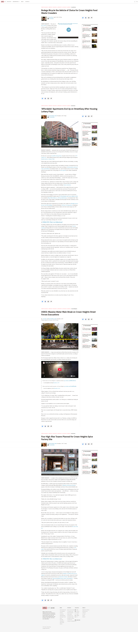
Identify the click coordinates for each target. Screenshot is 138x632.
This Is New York (69, 619)
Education (61, 612)
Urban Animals (62, 622)
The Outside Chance (70, 611)
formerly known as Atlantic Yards (47, 159)
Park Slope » (84, 44)
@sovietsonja (51, 18)
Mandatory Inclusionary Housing (69, 485)
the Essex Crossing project (67, 205)
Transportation (62, 621)
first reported (63, 170)
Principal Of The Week (70, 618)
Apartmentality (69, 614)
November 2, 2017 (56, 382)
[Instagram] (75, 615)
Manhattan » (84, 33)
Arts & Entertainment (63, 609)
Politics (61, 618)
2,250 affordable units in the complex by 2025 (69, 196)
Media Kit (83, 616)
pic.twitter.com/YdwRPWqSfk (70, 386)
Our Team (83, 614)
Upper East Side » (85, 137)
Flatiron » (84, 39)
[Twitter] (75, 609)
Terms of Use (44, 626)
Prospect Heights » (85, 27)
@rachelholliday (52, 117)
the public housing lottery (57, 155)
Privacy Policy (49, 626)
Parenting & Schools (63, 616)
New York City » (85, 142)
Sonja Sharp (51, 17)
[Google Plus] (75, 614)
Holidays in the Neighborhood (71, 621)
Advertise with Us (85, 611)
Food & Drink (73, 7)
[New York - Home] (3, 1)
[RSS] (75, 616)
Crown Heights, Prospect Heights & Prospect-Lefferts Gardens (56, 7)
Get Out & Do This (70, 615)
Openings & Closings (70, 616)
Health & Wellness (62, 615)
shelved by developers (63, 576)
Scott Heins (45, 318)
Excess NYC (43, 25)
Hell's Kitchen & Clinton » (86, 333)
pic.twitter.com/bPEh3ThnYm (70, 380)
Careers (83, 615)
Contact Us (84, 612)
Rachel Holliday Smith (53, 115)
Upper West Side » (85, 130)
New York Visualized (70, 612)
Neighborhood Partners (85, 609)
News (22, 1)
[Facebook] (75, 611)
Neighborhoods (16, 1)
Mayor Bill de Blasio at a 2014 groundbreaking (57, 197)
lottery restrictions (67, 185)
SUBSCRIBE (78, 620)
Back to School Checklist (71, 609)
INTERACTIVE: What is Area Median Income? (52, 222)
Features (27, 1)
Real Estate (73, 105)
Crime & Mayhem (74, 308)
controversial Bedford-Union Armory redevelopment (62, 578)
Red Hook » (84, 338)
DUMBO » (83, 125)
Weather (61, 623)
